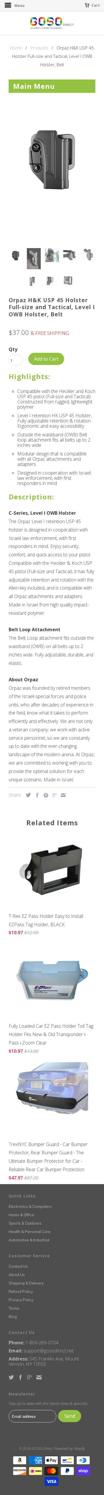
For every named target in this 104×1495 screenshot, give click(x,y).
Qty (13, 349)
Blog (13, 1316)
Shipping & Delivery (26, 1283)
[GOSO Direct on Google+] (29, 1377)
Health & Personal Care (30, 1231)
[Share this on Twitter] (27, 795)
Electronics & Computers (30, 1206)
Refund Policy (21, 1291)
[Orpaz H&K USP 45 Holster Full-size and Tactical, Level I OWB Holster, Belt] (52, 156)
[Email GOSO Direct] (39, 1377)
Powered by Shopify (69, 1448)
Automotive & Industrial (29, 1240)
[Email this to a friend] (62, 795)
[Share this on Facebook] (36, 795)
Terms (14, 1308)
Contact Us (18, 1266)
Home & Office (21, 1214)
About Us (17, 1274)
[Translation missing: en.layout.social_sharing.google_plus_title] (53, 795)
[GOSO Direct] (52, 23)
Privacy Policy (21, 1299)
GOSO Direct (42, 1448)
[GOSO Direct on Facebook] (20, 1377)
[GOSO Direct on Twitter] (11, 1377)
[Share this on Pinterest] (44, 795)
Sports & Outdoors (25, 1223)
